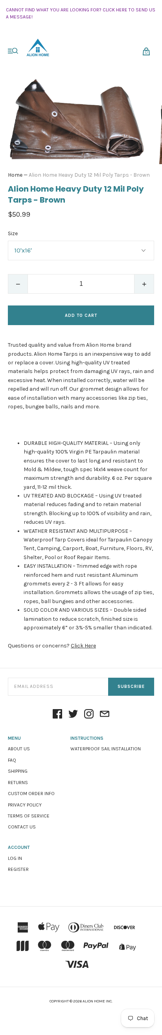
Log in (15, 858)
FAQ (12, 760)
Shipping (18, 771)
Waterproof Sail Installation (105, 749)
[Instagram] (89, 714)
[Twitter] (73, 714)
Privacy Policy (25, 805)
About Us (19, 749)
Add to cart (81, 315)
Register (18, 869)
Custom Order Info (31, 793)
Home (15, 175)
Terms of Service (29, 816)
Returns (18, 782)
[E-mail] (104, 714)
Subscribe (131, 686)
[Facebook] (57, 714)
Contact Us (22, 827)
